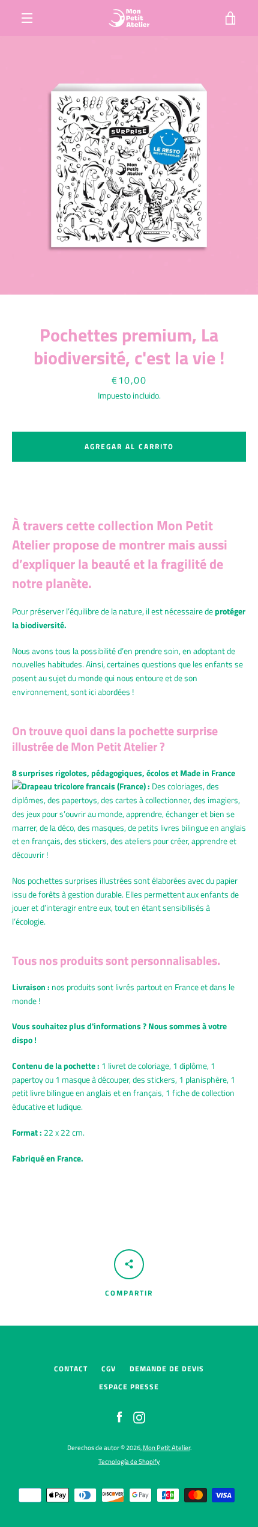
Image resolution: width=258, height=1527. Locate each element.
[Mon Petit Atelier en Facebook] (119, 1416)
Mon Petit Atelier (166, 1447)
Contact (71, 1368)
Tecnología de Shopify (129, 1461)
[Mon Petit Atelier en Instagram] (139, 1416)
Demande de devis (167, 1368)
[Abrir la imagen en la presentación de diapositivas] (129, 165)
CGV (108, 1368)
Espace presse (129, 1386)
